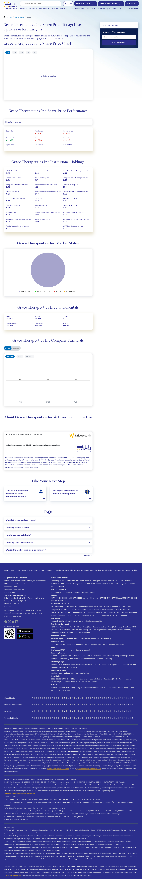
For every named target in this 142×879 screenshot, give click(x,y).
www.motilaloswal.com (12, 875)
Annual (7, 348)
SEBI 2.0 (102, 687)
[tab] (7, 52)
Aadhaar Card (69, 673)
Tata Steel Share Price (78, 627)
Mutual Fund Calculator (92, 609)
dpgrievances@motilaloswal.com (88, 769)
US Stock (122, 656)
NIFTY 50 (54, 598)
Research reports (57, 638)
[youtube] (13, 622)
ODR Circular (111, 687)
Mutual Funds (70, 581)
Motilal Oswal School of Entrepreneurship (95, 638)
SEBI (60, 679)
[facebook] (5, 622)
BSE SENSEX (63, 598)
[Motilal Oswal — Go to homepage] (11, 5)
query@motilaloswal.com (14, 589)
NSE (56, 679)
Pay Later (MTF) (109, 583)
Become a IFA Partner (99, 644)
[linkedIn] (16, 622)
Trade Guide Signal (70, 621)
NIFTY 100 (129, 598)
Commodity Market (70, 592)
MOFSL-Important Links (78, 679)
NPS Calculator (88, 615)
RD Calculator (80, 607)
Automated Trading (104, 659)
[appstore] (25, 630)
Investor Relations (95, 679)
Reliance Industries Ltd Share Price (64, 633)
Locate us (70, 650)
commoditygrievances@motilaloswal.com (19, 794)
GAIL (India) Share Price (122, 627)
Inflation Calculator (74, 615)
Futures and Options (87, 592)
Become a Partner (84, 4)
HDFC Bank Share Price (59, 627)
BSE (52, 679)
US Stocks (119, 581)
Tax (52, 673)
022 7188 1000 (9, 607)
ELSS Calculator (115, 612)
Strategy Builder (96, 621)
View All (87, 556)
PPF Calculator (101, 612)
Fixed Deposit (96, 583)
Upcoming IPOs (57, 581)
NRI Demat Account (84, 581)
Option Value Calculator (105, 615)
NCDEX (65, 679)
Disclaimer (108, 679)
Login (67, 4)
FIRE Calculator (121, 615)
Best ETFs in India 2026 (68, 667)
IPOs (104, 656)
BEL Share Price (84, 633)
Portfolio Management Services (78, 583)
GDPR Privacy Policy (72, 687)
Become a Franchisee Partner (78, 644)
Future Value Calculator (70, 612)
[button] (22, 3)
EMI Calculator (107, 609)
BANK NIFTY (73, 598)
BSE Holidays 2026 (73, 664)
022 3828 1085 (9, 592)
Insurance (60, 586)
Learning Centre (72, 638)
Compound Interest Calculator (99, 607)
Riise (87, 621)
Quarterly (16, 348)
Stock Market (67, 656)
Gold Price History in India (90, 664)
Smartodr (95, 687)
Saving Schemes (82, 673)
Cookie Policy (118, 679)
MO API (81, 621)
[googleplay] (25, 636)
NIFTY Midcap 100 (118, 598)
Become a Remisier (116, 644)
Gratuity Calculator (87, 612)
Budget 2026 (56, 656)
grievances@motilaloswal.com (58, 769)
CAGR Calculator (75, 609)
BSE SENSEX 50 (60, 601)
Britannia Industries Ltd (121, 630)
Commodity (64, 659)
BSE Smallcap (83, 598)
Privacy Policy (123, 687)
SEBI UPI (130, 4)
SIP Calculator (56, 607)
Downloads (85, 687)
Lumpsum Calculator (59, 609)
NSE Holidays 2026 (58, 664)
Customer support (83, 650)
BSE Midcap (94, 598)
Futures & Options (95, 656)
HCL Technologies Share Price (99, 630)
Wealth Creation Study (88, 682)
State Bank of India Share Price (100, 627)
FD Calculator (68, 607)
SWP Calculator (121, 609)
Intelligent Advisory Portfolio (103, 581)
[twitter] (9, 622)
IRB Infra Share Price (79, 630)
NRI (57, 659)
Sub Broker (131, 656)
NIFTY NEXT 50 (105, 598)
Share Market (56, 592)
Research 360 (56, 621)
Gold (53, 659)
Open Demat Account (109, 4)
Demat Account (80, 656)
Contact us (55, 650)
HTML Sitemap (64, 690)
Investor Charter (57, 687)
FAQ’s (63, 650)
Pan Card (58, 673)
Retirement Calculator (121, 607)
